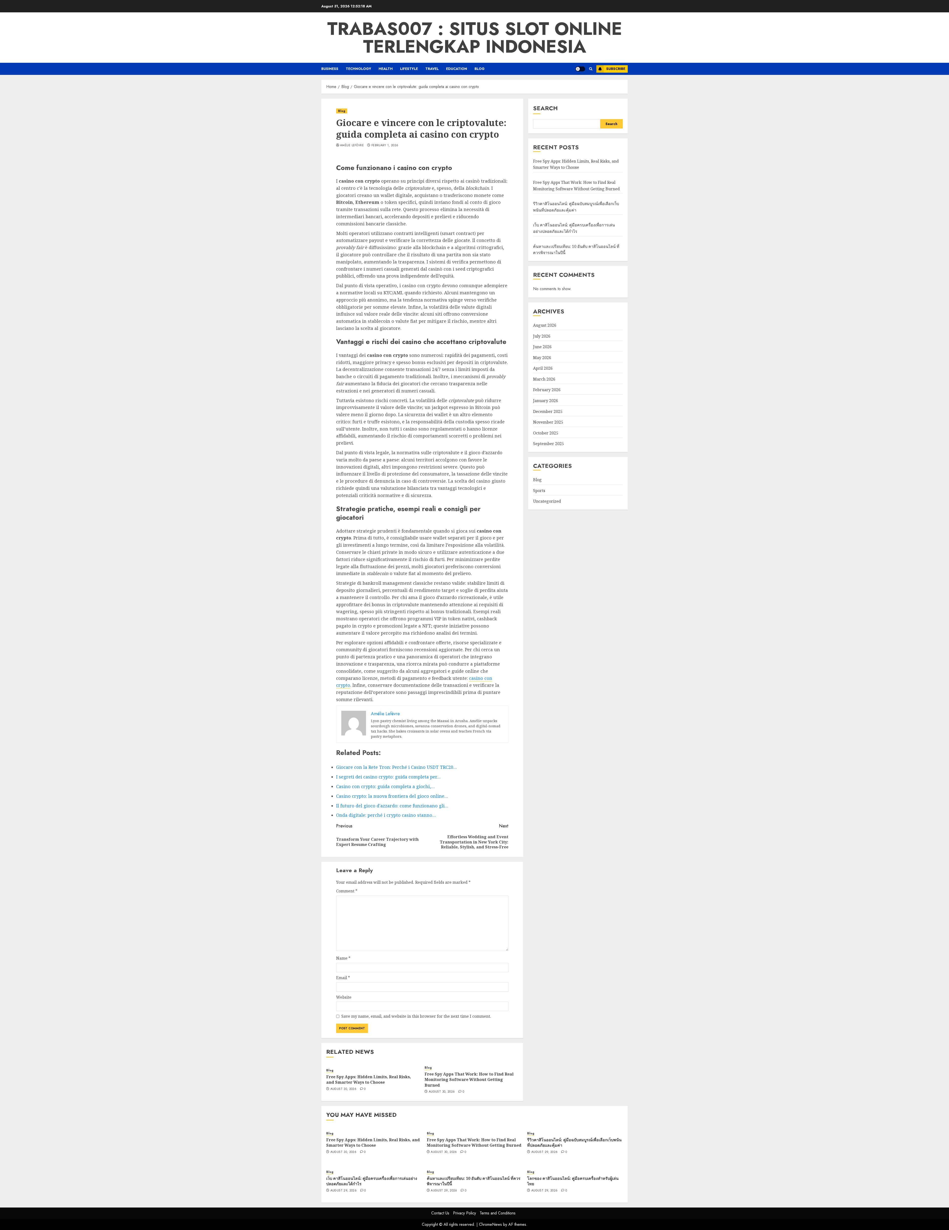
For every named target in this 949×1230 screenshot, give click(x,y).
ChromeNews (490, 1224)
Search (545, 108)
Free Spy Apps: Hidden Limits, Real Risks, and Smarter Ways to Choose (368, 1079)
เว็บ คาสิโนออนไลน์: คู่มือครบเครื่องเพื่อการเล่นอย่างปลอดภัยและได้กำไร (574, 228)
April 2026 (543, 368)
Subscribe (615, 68)
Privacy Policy (464, 1213)
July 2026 (541, 336)
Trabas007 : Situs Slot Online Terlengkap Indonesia (474, 37)
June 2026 (542, 346)
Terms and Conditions (498, 1213)
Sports (539, 490)
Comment (346, 891)
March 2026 (544, 379)
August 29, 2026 (544, 1152)
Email (343, 977)
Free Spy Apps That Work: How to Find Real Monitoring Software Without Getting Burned (469, 1079)
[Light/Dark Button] (580, 68)
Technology (358, 68)
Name (343, 958)
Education (456, 68)
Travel (432, 68)
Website (343, 997)
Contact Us (440, 1213)
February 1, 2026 (384, 146)
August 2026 (544, 325)
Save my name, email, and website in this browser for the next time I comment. (416, 1016)
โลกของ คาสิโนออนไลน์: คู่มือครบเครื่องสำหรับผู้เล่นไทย (573, 1181)
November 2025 (548, 422)
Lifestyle (409, 68)
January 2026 (545, 400)
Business (329, 68)
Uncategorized (547, 501)
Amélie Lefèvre (352, 146)
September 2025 (548, 443)
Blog (479, 68)
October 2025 (545, 432)
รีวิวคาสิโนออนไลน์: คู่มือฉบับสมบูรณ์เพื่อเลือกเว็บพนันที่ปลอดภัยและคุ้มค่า (574, 1142)
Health (386, 68)
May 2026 (542, 357)
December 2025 (547, 411)
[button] (591, 69)
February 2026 (547, 389)
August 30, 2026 (343, 1089)
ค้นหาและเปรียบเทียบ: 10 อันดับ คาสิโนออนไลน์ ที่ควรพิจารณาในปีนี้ (473, 1181)
